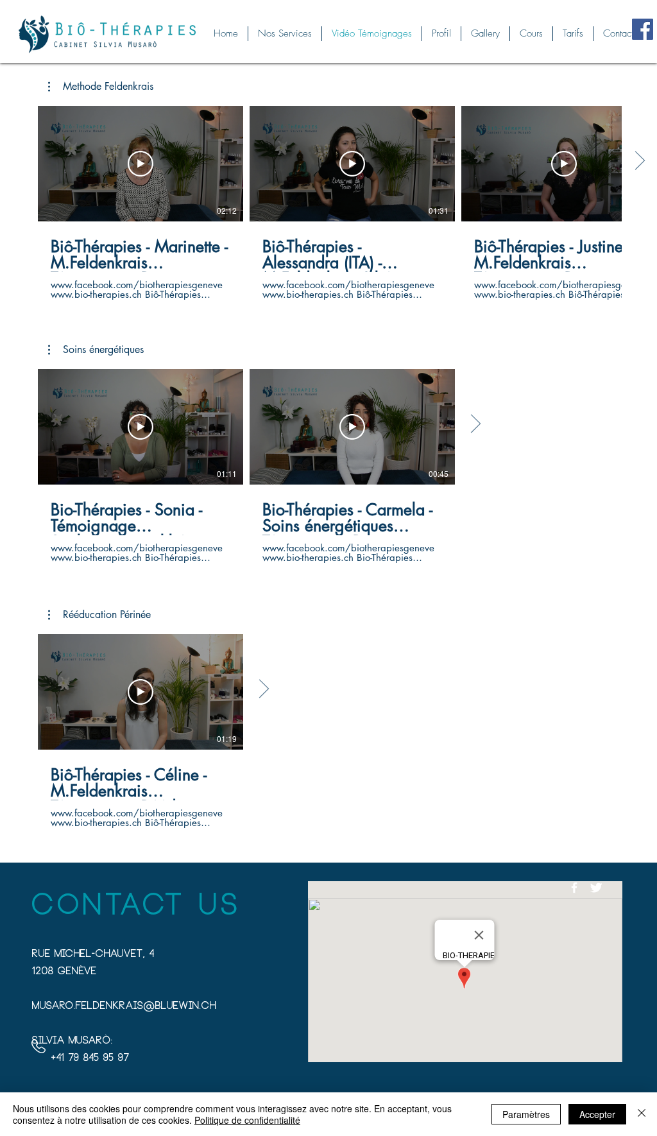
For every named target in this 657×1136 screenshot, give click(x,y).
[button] (100, 86)
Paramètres (526, 1114)
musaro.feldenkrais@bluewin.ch (124, 1007)
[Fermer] (641, 1114)
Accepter (597, 1114)
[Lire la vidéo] (140, 163)
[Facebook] (642, 29)
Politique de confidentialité (247, 1120)
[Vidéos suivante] (639, 161)
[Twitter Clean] (596, 888)
